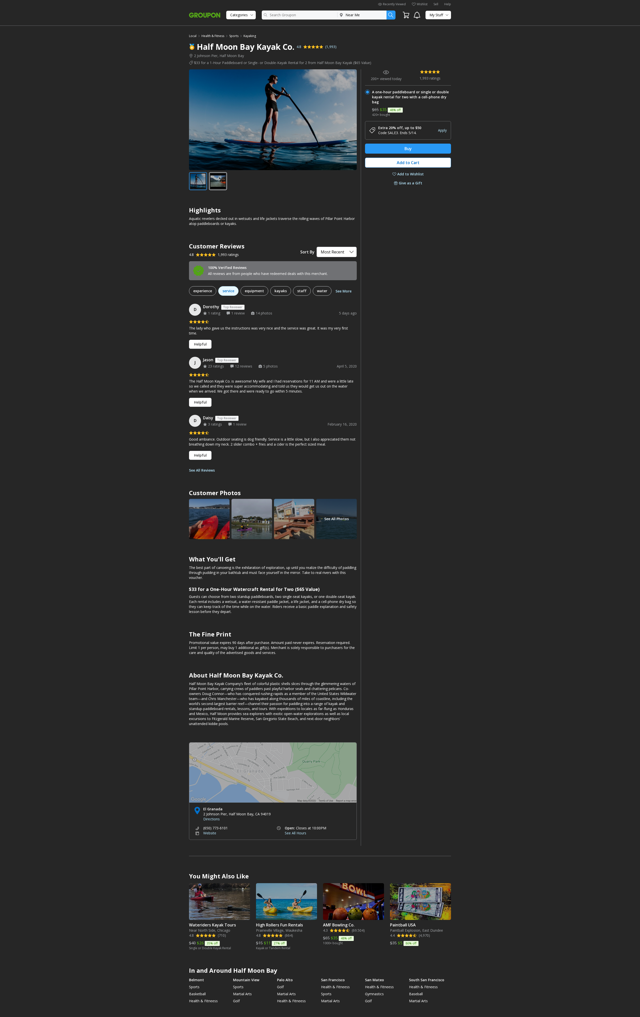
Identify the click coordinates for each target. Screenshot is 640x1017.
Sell (436, 4)
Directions (211, 819)
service (228, 290)
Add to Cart (408, 162)
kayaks (280, 290)
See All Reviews (202, 470)
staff (301, 290)
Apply (442, 130)
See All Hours (295, 833)
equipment (254, 290)
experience (202, 290)
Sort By (307, 251)
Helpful (200, 344)
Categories (239, 15)
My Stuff (436, 15)
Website (209, 833)
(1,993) (330, 46)
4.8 (298, 46)
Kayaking (250, 36)
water (322, 290)
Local (192, 36)
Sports (233, 36)
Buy (408, 148)
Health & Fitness (213, 36)
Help (447, 4)
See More (344, 291)
